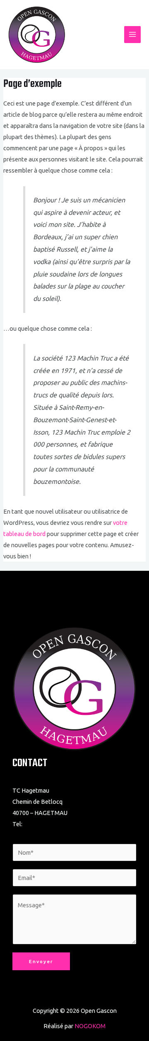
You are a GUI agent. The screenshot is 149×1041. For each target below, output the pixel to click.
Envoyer (41, 961)
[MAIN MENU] (132, 34)
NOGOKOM (90, 1025)
